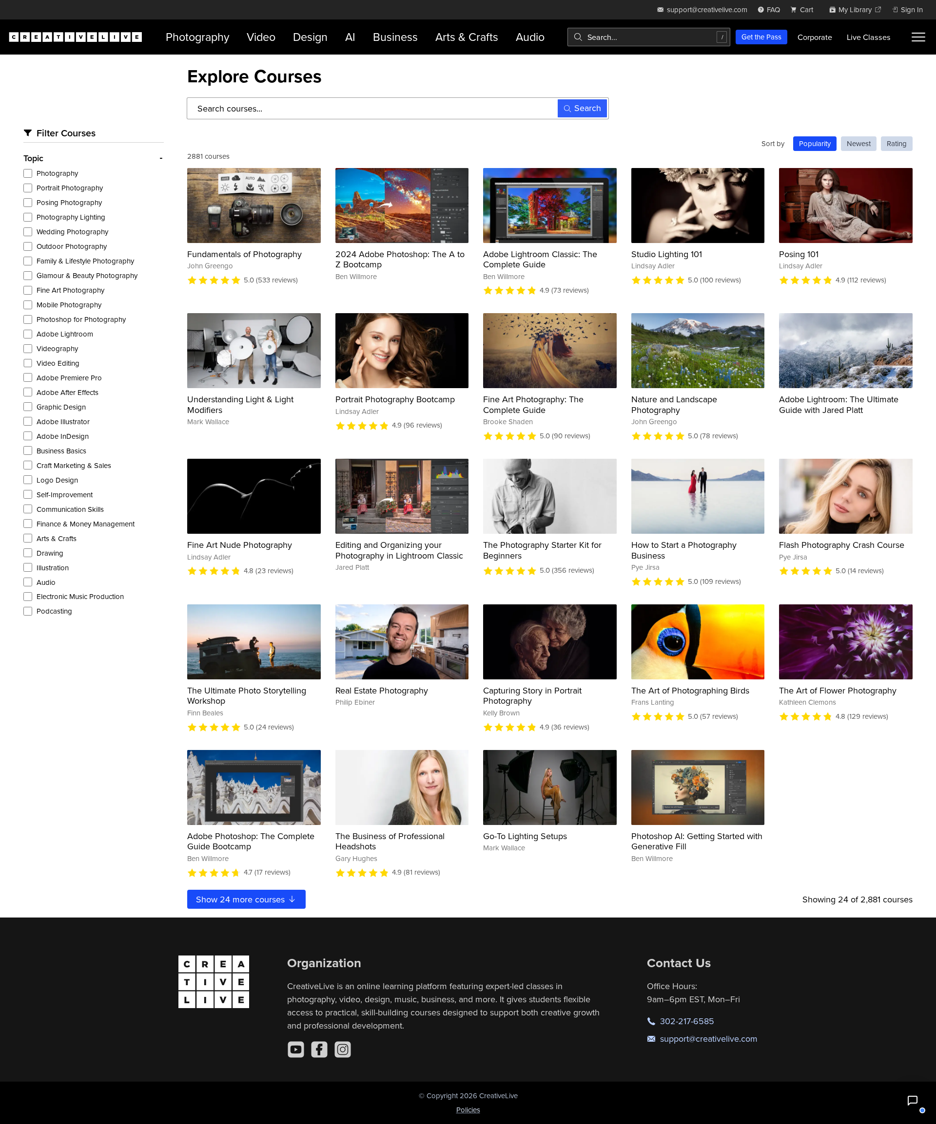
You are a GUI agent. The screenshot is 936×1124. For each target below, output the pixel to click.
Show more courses (241, 899)
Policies (468, 1110)
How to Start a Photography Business (684, 550)
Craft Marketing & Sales (74, 465)
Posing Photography (69, 202)
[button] (912, 1100)
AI (350, 37)
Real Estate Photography (381, 690)
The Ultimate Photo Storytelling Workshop (246, 695)
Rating (897, 143)
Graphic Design (61, 407)
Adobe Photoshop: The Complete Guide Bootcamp (250, 841)
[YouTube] (296, 1049)
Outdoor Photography (72, 246)
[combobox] (649, 37)
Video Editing (58, 363)
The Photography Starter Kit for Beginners (542, 550)
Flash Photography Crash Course (841, 545)
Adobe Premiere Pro (69, 377)
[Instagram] (342, 1049)
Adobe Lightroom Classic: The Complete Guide (540, 259)
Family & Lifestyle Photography (85, 260)
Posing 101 (799, 254)
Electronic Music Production (80, 596)
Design (310, 37)
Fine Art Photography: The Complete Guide (533, 404)
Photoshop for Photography (81, 319)
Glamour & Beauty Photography (87, 275)
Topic (33, 158)
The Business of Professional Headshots (390, 841)
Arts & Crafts (466, 37)
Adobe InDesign (63, 436)
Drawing (50, 553)
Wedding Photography (72, 231)
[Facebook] (319, 1049)
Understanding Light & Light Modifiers (240, 404)
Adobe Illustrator (63, 421)
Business (395, 37)
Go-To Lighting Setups (525, 836)
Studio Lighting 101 (666, 254)
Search (587, 108)
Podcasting (54, 611)
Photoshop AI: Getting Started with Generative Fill (696, 841)
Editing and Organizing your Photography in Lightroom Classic (399, 550)
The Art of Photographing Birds (690, 690)
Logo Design (57, 480)
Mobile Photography (69, 304)
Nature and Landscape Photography (674, 404)
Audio (530, 37)
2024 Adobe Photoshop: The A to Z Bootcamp (400, 259)
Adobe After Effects (67, 392)
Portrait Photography (70, 187)
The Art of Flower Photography (838, 690)
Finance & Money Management (86, 523)
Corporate (815, 37)
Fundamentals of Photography (244, 254)
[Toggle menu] (918, 37)
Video (261, 37)
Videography (57, 348)
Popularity (815, 143)
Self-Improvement (65, 494)
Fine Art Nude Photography (239, 545)
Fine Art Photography (70, 290)
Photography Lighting (71, 217)
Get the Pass (761, 37)
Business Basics (61, 450)
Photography (197, 37)
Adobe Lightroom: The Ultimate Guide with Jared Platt (838, 404)
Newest (859, 143)
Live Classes (869, 37)
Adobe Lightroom (65, 333)
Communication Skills (70, 509)
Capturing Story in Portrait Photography (532, 695)
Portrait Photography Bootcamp (395, 399)
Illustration (53, 567)
